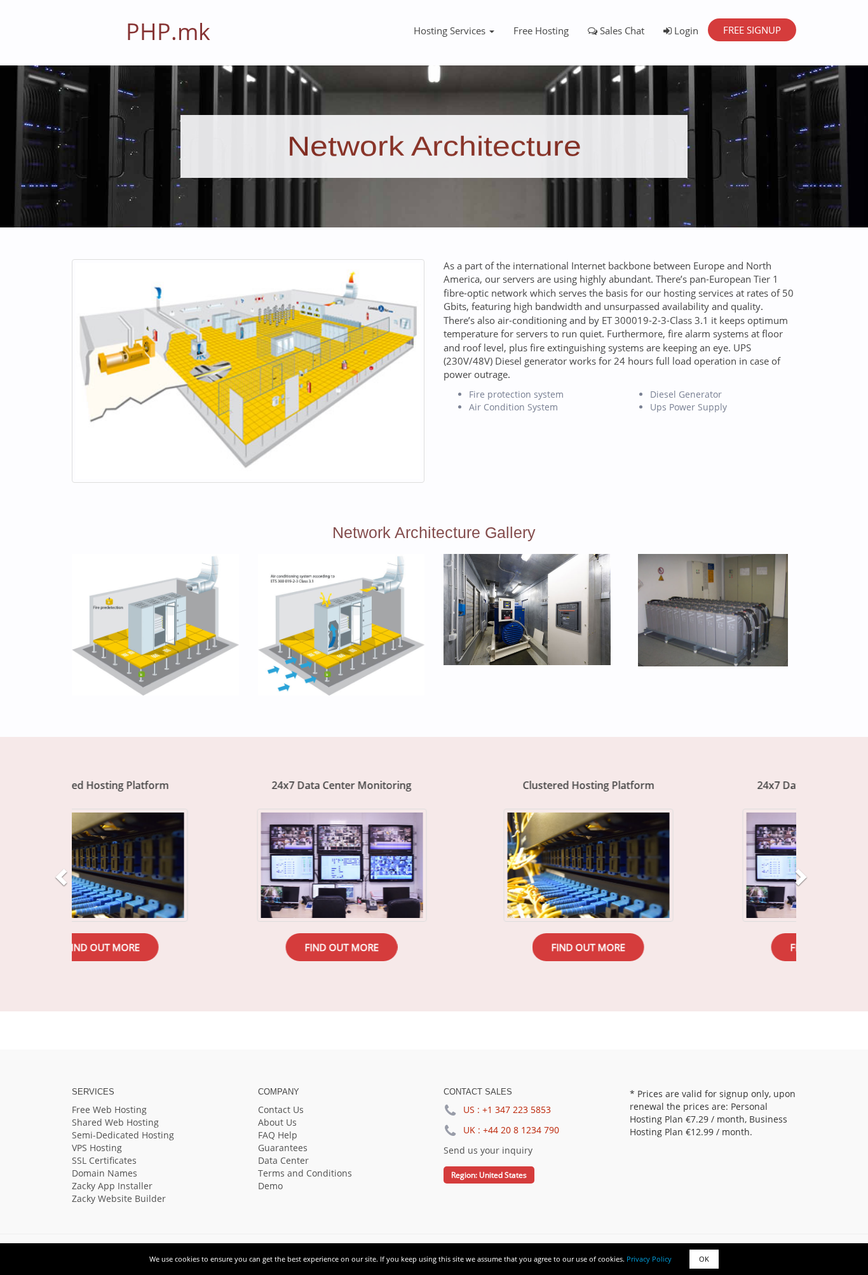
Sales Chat (620, 30)
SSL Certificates (104, 1160)
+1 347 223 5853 (516, 1109)
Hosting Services (451, 30)
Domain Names (104, 1173)
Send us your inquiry (488, 1150)
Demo (270, 1186)
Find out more (191, 947)
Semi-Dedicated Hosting (123, 1135)
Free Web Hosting (109, 1109)
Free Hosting (541, 30)
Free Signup (752, 30)
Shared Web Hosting (115, 1122)
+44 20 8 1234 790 (521, 1130)
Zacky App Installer (112, 1186)
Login (685, 30)
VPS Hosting (97, 1148)
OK (704, 1259)
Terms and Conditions (305, 1173)
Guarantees (283, 1148)
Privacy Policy (649, 1259)
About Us (277, 1122)
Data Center (283, 1160)
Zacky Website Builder (119, 1198)
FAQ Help (277, 1135)
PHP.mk (168, 31)
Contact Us (281, 1109)
